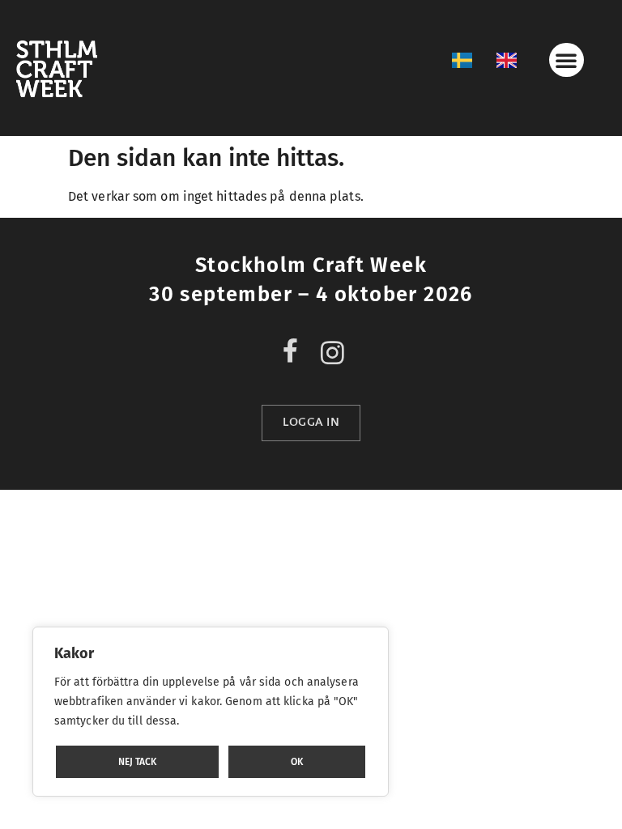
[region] (210, 712)
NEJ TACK (137, 761)
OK (297, 761)
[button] (566, 60)
